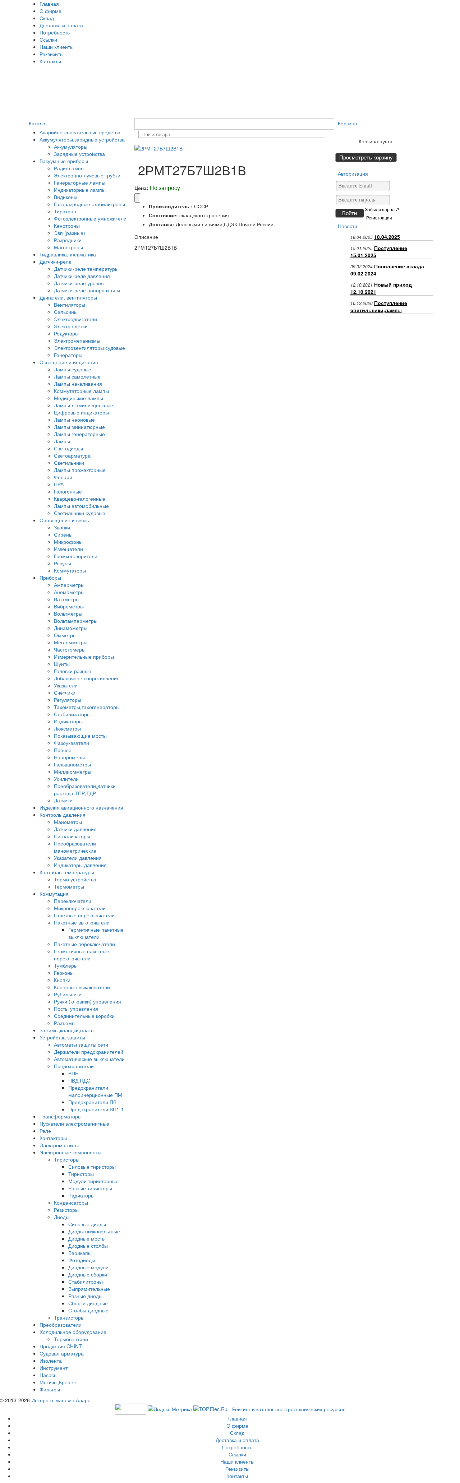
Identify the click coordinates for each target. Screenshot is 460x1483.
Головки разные (72, 671)
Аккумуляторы (70, 146)
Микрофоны (68, 541)
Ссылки (48, 39)
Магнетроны (68, 247)
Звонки (62, 527)
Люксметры (67, 728)
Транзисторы (69, 1317)
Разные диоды (85, 1295)
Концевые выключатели (82, 987)
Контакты (50, 61)
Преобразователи (61, 1324)
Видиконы (65, 196)
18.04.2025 (387, 236)
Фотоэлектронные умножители (90, 218)
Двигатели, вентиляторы (68, 297)
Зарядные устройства (79, 153)
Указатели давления (78, 857)
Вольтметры (68, 613)
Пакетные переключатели (84, 943)
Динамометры (70, 627)
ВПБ (73, 1073)
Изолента (51, 1360)
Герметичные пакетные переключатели (81, 954)
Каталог (38, 123)
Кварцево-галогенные (79, 498)
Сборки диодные (88, 1303)
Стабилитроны (85, 1281)
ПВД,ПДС (79, 1080)
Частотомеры (70, 649)
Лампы (62, 441)
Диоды (61, 1216)
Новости (347, 226)
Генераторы (68, 354)
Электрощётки (71, 326)
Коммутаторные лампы (81, 390)
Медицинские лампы (78, 398)
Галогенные (68, 491)
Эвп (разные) (69, 232)
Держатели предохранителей (88, 1051)
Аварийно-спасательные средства (80, 132)
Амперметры (69, 584)
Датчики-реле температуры (86, 268)
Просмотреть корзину (366, 157)
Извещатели (68, 548)
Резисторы (66, 1209)
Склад (47, 18)
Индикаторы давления (80, 864)
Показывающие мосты (80, 735)
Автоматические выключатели (89, 1058)
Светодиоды (68, 448)
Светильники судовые (79, 512)
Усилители (66, 778)
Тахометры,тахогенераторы (87, 706)
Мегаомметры (70, 642)
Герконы (64, 972)
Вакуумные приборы (64, 160)
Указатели (66, 685)
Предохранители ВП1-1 (96, 1109)
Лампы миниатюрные (79, 426)
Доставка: (161, 224)
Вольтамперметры (75, 620)
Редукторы (66, 333)
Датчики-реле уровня (79, 283)
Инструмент (54, 1367)
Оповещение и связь (64, 520)
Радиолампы (69, 168)
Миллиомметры (72, 771)
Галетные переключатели (84, 915)
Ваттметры (66, 599)
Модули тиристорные (93, 1181)
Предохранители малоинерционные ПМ (95, 1091)
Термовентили (71, 1339)
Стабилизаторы (72, 714)
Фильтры (50, 1389)
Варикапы (80, 1252)
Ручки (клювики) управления (87, 1001)
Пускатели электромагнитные (74, 1123)
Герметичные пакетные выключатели (96, 933)
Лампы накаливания (78, 383)
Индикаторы (68, 721)
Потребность (55, 32)
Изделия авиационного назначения (81, 807)
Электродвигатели (75, 319)
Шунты (62, 663)
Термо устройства (75, 879)
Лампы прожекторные (80, 469)
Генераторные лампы (79, 182)
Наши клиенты (57, 46)
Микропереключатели (80, 908)
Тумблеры (66, 965)
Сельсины (66, 311)
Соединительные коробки (84, 1015)
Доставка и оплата (61, 25)
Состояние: (163, 215)
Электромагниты (59, 1145)
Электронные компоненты (70, 1152)
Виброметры (69, 606)
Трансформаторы (61, 1116)
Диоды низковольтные (94, 1231)
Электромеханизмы (77, 340)
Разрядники (68, 240)
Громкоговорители (75, 556)
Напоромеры (69, 757)
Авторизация (353, 173)
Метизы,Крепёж (58, 1382)
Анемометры (69, 591)
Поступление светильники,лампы (378, 306)
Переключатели (72, 900)
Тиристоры (66, 1159)
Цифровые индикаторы (81, 412)
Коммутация (54, 893)
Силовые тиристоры (92, 1166)
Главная (49, 3)
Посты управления (76, 1008)
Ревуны (62, 563)
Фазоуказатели (71, 742)
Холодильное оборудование (73, 1331)
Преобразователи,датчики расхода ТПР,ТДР (85, 789)
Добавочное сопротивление (87, 678)
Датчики (63, 800)
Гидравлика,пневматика (68, 254)
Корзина (347, 123)
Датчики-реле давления (82, 275)
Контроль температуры (67, 872)
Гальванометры (72, 764)
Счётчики (64, 692)
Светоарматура (72, 455)
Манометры (68, 821)
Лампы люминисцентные (83, 405)
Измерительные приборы (84, 656)
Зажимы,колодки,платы (67, 1030)
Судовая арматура (62, 1353)
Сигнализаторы (72, 836)
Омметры (65, 635)
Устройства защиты (62, 1037)
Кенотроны (67, 225)
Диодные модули (88, 1267)
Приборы (50, 577)
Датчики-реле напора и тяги (87, 290)
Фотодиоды (81, 1260)
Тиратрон (65, 211)
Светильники (69, 462)
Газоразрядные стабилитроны (89, 204)
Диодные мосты (87, 1238)
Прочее (63, 750)
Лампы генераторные (79, 433)
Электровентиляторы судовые (89, 347)
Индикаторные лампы (80, 189)
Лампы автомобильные (81, 505)
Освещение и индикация (69, 362)
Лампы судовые (72, 369)
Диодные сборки (87, 1274)
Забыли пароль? (382, 209)
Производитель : (171, 206)
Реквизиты (52, 53)
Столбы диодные (88, 1310)
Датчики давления (75, 829)
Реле (45, 1130)
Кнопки (62, 979)
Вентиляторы (69, 304)
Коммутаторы (70, 570)
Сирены (63, 534)
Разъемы (64, 1022)
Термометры (69, 886)
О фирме (50, 10)
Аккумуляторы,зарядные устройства (82, 139)
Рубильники (68, 994)
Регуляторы (67, 699)
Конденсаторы (71, 1202)
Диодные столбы (88, 1245)
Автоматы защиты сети (81, 1044)
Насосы (49, 1374)
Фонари (63, 477)
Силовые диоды (87, 1224)
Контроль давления (63, 814)
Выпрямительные (89, 1288)
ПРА (59, 484)
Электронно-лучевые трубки (87, 175)
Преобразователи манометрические (75, 847)
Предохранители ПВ (92, 1102)
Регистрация (379, 218)
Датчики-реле (56, 261)
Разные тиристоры (90, 1188)
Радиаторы (81, 1195)
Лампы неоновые (74, 419)
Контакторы (53, 1137)
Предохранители (74, 1066)
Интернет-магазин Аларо (61, 1400)
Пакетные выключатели (82, 922)
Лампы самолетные (77, 376)
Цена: (141, 187)
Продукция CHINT (61, 1346)
